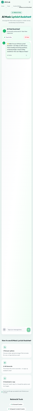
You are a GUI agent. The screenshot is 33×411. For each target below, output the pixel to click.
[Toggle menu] (30, 2)
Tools (8, 6)
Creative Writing (15, 6)
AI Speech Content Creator (17, 409)
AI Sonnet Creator (17, 404)
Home (2, 6)
